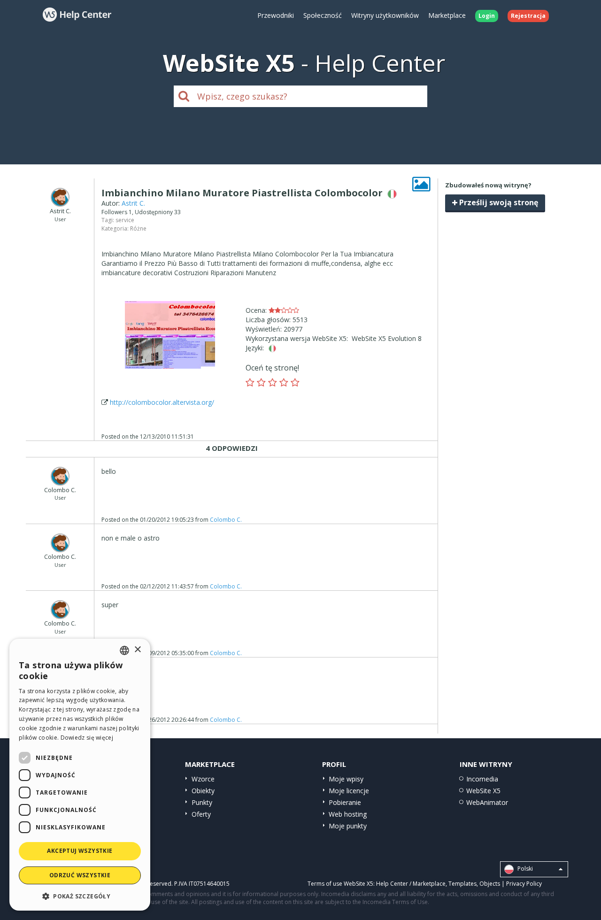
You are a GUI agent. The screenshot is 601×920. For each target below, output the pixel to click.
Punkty (202, 802)
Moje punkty (348, 825)
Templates (462, 884)
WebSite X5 (483, 790)
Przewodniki (275, 15)
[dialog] (79, 775)
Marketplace (447, 15)
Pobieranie (345, 802)
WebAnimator (487, 802)
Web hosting (348, 814)
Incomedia (482, 778)
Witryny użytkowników (385, 15)
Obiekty (203, 790)
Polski (524, 869)
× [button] (137, 649)
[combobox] (124, 650)
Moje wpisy (346, 778)
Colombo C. (226, 520)
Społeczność (322, 15)
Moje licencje (349, 790)
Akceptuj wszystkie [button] (79, 851)
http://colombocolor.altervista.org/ (162, 402)
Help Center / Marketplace (411, 884)
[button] (80, 895)
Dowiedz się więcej (87, 738)
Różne (138, 228)
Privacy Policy (524, 884)
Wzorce (203, 778)
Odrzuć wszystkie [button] (79, 875)
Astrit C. (133, 203)
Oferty (201, 814)
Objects (489, 884)
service (125, 220)
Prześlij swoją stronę (497, 202)
